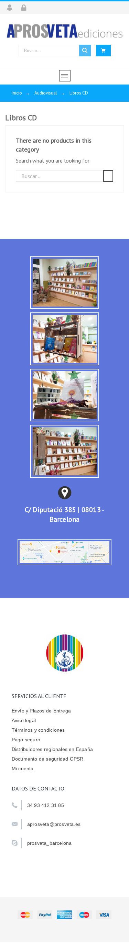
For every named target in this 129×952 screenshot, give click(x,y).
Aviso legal (24, 720)
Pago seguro (26, 739)
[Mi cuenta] (12, 7)
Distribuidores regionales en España (52, 749)
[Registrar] (26, 7)
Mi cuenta (23, 768)
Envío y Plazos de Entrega (41, 710)
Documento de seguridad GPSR (48, 759)
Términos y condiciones (38, 730)
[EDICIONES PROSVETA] (65, 31)
